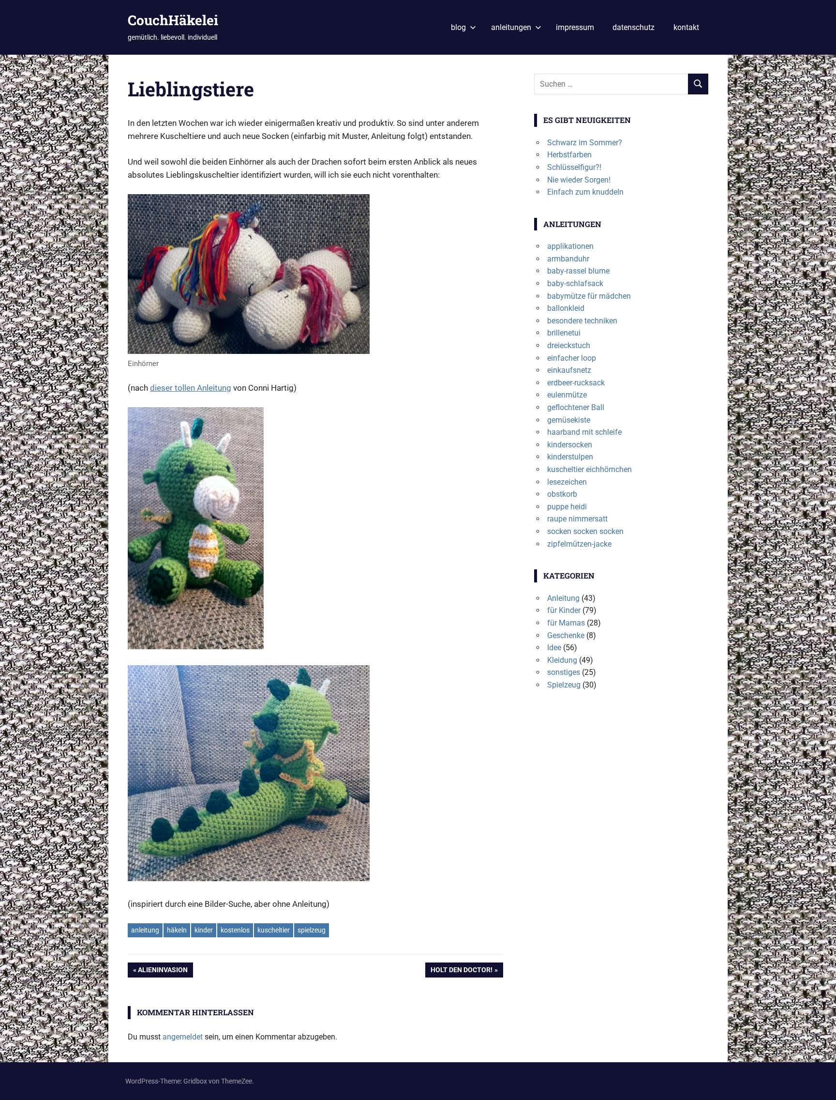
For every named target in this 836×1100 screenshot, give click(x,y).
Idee (554, 647)
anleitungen (511, 27)
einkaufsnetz (569, 370)
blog (458, 27)
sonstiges (563, 672)
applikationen (570, 246)
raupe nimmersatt (577, 518)
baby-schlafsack (575, 283)
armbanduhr (568, 258)
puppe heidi (567, 506)
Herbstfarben (569, 154)
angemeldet (183, 1036)
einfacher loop (571, 358)
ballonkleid (565, 308)
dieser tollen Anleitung (190, 388)
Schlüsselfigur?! (574, 167)
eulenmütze (567, 394)
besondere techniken (582, 320)
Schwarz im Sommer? (584, 142)
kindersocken (569, 444)
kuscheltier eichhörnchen (589, 469)
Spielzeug (564, 684)
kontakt (686, 27)
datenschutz (633, 27)
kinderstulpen (570, 456)
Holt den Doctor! (461, 971)
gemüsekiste (568, 420)
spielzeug (312, 930)
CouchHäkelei (173, 20)
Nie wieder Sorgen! (579, 179)
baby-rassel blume (578, 270)
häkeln (177, 930)
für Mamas (566, 622)
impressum (575, 27)
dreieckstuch (568, 345)
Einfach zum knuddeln (585, 192)
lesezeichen (567, 482)
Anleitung (563, 598)
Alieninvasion (162, 971)
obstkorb (562, 494)
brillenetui (564, 332)
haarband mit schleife (584, 432)
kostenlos (235, 930)
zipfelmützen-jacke (579, 544)
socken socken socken (585, 531)
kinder (203, 930)
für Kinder (564, 610)
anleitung (145, 930)
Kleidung (562, 660)
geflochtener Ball (575, 407)
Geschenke (565, 635)
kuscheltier (273, 930)
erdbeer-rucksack (576, 382)
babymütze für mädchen (589, 296)
